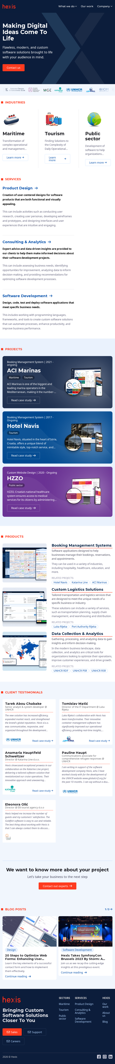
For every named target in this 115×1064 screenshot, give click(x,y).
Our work (87, 6)
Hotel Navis (60, 582)
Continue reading (16, 976)
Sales (14, 1032)
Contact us (13, 67)
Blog (105, 1021)
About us (106, 1014)
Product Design (84, 1004)
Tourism (64, 1010)
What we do (66, 6)
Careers (15, 1041)
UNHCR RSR (98, 670)
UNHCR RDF (61, 670)
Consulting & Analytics (82, 1011)
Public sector (62, 1017)
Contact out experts (55, 886)
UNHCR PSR (80, 670)
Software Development (83, 1020)
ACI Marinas (99, 582)
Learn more (14, 157)
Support (37, 1032)
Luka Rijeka (60, 626)
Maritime (64, 1004)
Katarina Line (80, 582)
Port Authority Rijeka (84, 626)
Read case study (21, 400)
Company (103, 6)
